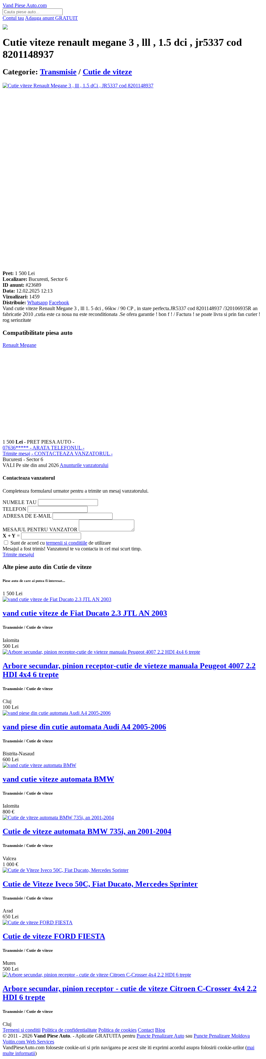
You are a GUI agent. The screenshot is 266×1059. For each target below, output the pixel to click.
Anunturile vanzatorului (84, 465)
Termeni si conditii (22, 1030)
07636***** (43, 447)
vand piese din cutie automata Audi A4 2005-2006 (84, 727)
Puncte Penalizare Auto (160, 1036)
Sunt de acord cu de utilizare (60, 543)
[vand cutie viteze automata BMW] (39, 765)
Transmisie (58, 72)
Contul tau (13, 18)
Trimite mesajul (18, 554)
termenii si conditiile (66, 543)
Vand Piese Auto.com (25, 5)
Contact (146, 1030)
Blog (160, 1030)
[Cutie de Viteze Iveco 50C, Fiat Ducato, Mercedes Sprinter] (65, 870)
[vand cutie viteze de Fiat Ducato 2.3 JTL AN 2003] (57, 599)
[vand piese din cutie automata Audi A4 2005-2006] (57, 713)
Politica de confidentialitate (69, 1030)
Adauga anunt (51, 18)
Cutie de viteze (107, 72)
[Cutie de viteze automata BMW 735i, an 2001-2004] (58, 817)
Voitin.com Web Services (28, 1041)
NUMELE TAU (20, 502)
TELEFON (14, 509)
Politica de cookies (117, 1030)
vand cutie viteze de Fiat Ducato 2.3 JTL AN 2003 (85, 613)
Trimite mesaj (58, 453)
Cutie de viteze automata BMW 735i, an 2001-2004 (87, 831)
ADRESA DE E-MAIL (27, 516)
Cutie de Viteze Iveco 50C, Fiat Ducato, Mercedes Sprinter (100, 884)
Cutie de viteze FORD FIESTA (54, 936)
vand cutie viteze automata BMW (58, 779)
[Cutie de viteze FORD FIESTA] (38, 922)
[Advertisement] (133, 134)
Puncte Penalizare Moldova (222, 1036)
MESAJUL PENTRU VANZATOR (40, 529)
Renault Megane (19, 345)
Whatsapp (37, 302)
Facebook (59, 302)
